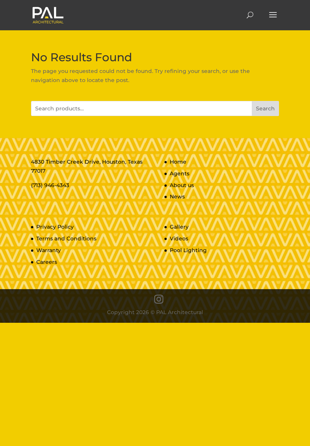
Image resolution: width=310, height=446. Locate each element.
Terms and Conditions (66, 238)
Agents (179, 173)
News (177, 196)
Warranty (48, 250)
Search (265, 108)
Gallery (179, 226)
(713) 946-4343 (50, 185)
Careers (46, 262)
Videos (179, 238)
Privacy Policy (55, 226)
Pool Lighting (188, 250)
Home (178, 161)
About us (182, 185)
